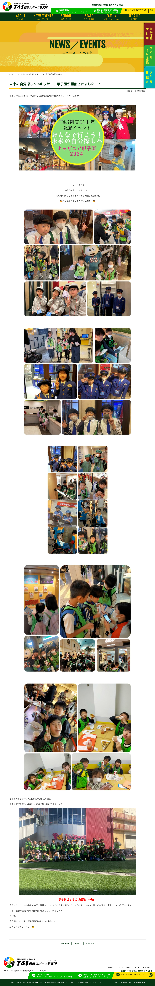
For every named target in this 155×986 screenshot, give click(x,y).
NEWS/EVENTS (43, 17)
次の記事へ (89, 943)
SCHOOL (66, 17)
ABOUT (21, 17)
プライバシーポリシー (127, 967)
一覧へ (77, 943)
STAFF (89, 17)
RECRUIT (134, 17)
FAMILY (112, 17)
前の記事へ (65, 943)
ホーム (110, 967)
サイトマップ (146, 967)
